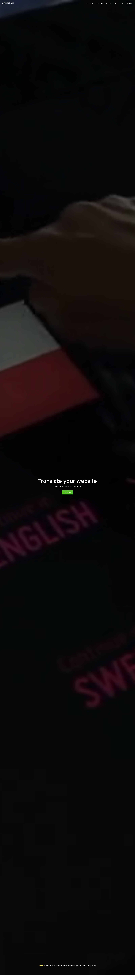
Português (71, 965)
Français (52, 965)
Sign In (129, 3)
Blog (122, 3)
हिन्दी (84, 965)
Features (99, 3)
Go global (68, 492)
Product (89, 3)
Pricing (109, 3)
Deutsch (59, 965)
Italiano (65, 965)
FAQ (115, 3)
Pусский (78, 965)
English (41, 965)
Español (46, 965)
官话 (89, 965)
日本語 (94, 965)
